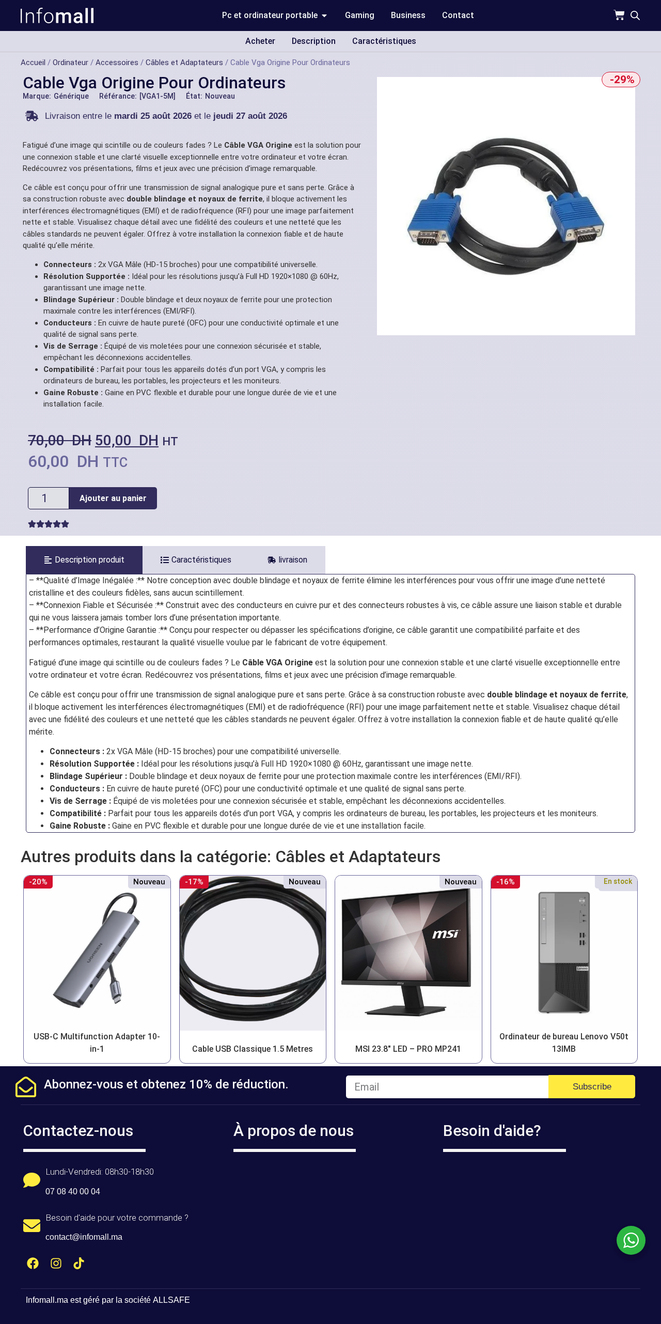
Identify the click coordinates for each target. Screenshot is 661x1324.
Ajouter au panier (113, 498)
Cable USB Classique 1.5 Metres (252, 1049)
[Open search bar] (635, 15)
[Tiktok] (79, 1263)
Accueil (33, 62)
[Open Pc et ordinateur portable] (324, 15)
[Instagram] (56, 1263)
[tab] (84, 560)
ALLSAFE (171, 1300)
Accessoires (117, 62)
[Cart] (619, 15)
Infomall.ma (47, 1300)
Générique (71, 96)
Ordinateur (70, 62)
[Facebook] (32, 1263)
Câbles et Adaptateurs (184, 62)
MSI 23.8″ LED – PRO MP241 (408, 1049)
